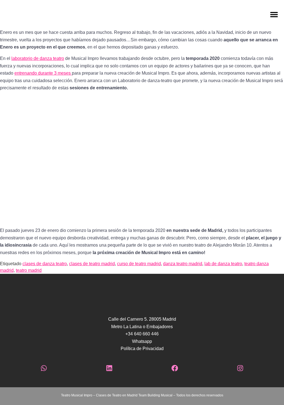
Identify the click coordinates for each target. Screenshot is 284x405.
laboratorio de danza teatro (37, 58)
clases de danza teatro (44, 263)
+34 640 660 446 (142, 333)
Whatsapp (142, 341)
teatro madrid (29, 270)
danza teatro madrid (182, 263)
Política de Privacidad (142, 348)
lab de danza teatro (223, 263)
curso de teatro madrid (139, 263)
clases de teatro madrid (92, 263)
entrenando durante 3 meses (43, 73)
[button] (170, 14)
